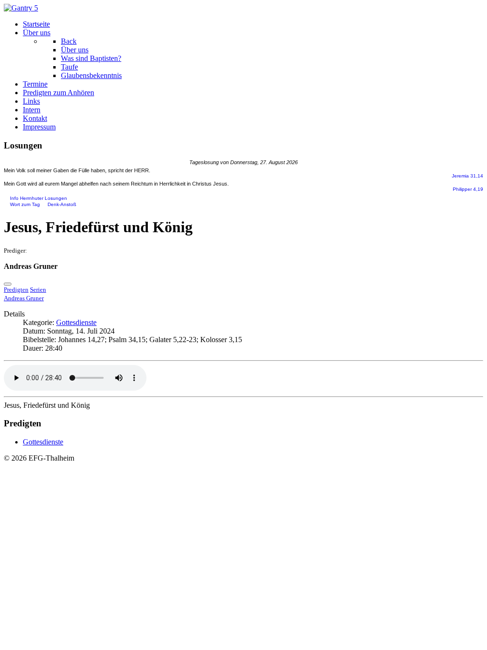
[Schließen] (7, 284)
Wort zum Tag (25, 204)
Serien (38, 289)
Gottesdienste (76, 322)
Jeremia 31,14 (467, 175)
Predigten (16, 289)
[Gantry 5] (21, 8)
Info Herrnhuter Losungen (38, 198)
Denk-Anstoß (62, 204)
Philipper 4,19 (468, 189)
